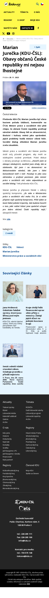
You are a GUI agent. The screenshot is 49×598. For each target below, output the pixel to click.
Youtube (8, 33)
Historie (6, 436)
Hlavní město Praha (33, 433)
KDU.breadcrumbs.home (3, 38)
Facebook (38, 28)
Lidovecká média (9, 413)
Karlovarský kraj (32, 445)
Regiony (8, 20)
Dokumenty (7, 439)
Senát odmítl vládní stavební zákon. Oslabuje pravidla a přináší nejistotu (13, 370)
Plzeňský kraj (31, 442)
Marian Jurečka (11, 251)
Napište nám (10, 28)
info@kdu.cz (25, 540)
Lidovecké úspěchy (33, 416)
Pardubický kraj (9, 473)
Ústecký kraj (30, 448)
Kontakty (6, 445)
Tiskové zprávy (8, 407)
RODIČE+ (29, 407)
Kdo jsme (6, 433)
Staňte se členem (32, 473)
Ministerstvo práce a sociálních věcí (22, 255)
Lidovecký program (33, 413)
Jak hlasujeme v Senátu (11, 454)
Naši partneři (8, 460)
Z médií (9, 233)
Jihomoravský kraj (9, 479)
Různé (5, 410)
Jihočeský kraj (31, 439)
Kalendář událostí (9, 416)
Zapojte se (27, 28)
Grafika (5, 448)
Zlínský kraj (7, 485)
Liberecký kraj (31, 451)
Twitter (3, 33)
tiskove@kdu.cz (24, 556)
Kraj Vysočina (8, 476)
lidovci (20, 247)
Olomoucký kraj (9, 482)
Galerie (5, 419)
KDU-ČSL (7, 247)
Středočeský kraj (32, 436)
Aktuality (9, 12)
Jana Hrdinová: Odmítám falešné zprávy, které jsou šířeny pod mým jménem (12, 313)
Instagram (13, 33)
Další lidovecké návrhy (34, 410)
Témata (24, 12)
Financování (7, 457)
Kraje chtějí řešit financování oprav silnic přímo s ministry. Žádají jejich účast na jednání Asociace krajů (35, 315)
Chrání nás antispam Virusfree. (19, 579)
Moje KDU (35, 20)
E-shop (21, 20)
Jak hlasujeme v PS (10, 451)
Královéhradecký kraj (11, 470)
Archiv (5, 422)
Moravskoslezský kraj (11, 488)
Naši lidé (6, 442)
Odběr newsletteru (39, 108)
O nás (37, 12)
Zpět (38, 47)
